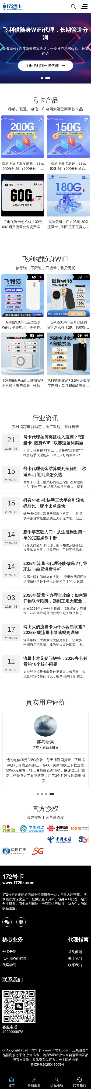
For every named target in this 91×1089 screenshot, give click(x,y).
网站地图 (71, 1059)
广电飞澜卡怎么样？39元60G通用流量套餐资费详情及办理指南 (23, 226)
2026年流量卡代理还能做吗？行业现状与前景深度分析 (55, 566)
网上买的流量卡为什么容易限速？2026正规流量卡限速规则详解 (54, 629)
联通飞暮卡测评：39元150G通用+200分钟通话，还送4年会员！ (68, 168)
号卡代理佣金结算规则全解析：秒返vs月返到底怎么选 (54, 471)
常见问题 (75, 951)
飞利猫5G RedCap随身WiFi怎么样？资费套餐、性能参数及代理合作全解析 (23, 385)
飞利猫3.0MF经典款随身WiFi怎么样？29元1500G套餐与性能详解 (68, 327)
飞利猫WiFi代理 (14, 958)
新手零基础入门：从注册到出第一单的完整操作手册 (54, 534)
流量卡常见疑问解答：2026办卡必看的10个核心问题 (55, 661)
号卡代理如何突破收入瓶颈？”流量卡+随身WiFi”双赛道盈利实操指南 (55, 443)
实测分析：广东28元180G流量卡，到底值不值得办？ (68, 224)
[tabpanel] (45, 48)
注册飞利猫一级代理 (42, 65)
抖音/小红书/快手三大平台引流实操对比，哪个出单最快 (53, 503)
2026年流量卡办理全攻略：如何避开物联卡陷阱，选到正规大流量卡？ (55, 600)
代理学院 (9, 964)
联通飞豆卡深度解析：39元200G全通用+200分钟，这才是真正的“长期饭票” (23, 168)
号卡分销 (9, 951)
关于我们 (75, 958)
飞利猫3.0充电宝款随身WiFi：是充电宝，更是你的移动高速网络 (23, 327)
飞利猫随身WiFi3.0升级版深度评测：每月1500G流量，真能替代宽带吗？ (68, 385)
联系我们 (75, 964)
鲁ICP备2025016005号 (47, 1064)
